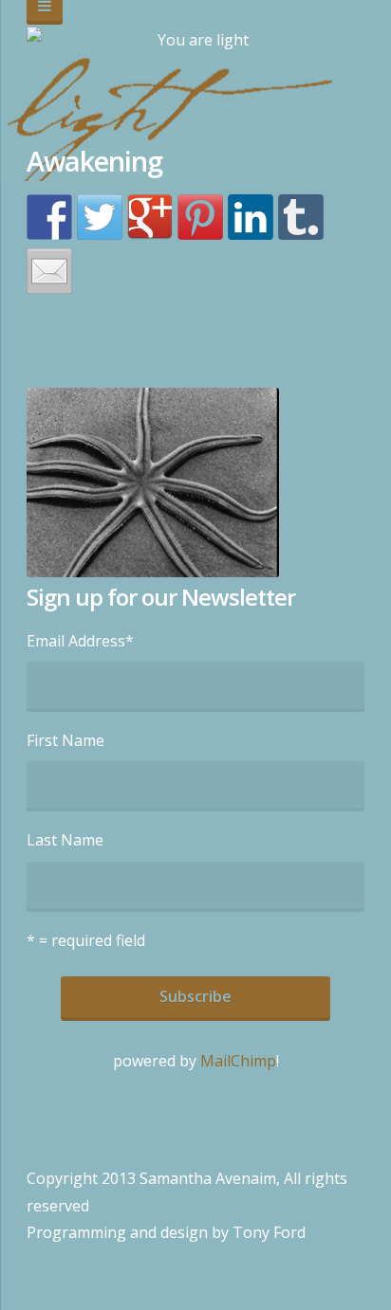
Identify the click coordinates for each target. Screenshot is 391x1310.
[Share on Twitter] (99, 217)
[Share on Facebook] (49, 217)
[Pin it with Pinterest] (200, 217)
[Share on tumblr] (301, 217)
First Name (65, 740)
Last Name (65, 839)
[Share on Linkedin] (250, 217)
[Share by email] (49, 271)
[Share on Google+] (150, 217)
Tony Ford (269, 1232)
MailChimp (238, 1060)
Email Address (80, 640)
